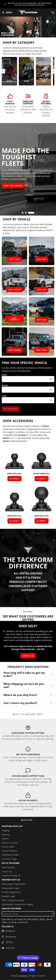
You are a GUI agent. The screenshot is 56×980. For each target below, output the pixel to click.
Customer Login (9, 859)
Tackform (22, 975)
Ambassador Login (10, 888)
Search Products (9, 850)
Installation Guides (10, 854)
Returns (5, 838)
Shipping (5, 830)
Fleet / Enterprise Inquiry (13, 900)
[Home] (28, 12)
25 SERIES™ (42, 479)
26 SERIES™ (14, 521)
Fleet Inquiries (8, 867)
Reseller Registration (11, 892)
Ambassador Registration (13, 884)
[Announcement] (28, 4)
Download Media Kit (11, 875)
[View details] (9, 71)
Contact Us (7, 871)
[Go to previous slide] (2, 71)
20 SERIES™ (14, 479)
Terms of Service (10, 842)
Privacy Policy (8, 846)
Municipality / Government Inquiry (17, 904)
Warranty (6, 834)
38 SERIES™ (42, 521)
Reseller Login (8, 896)
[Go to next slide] (53, 71)
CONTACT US (27, 656)
